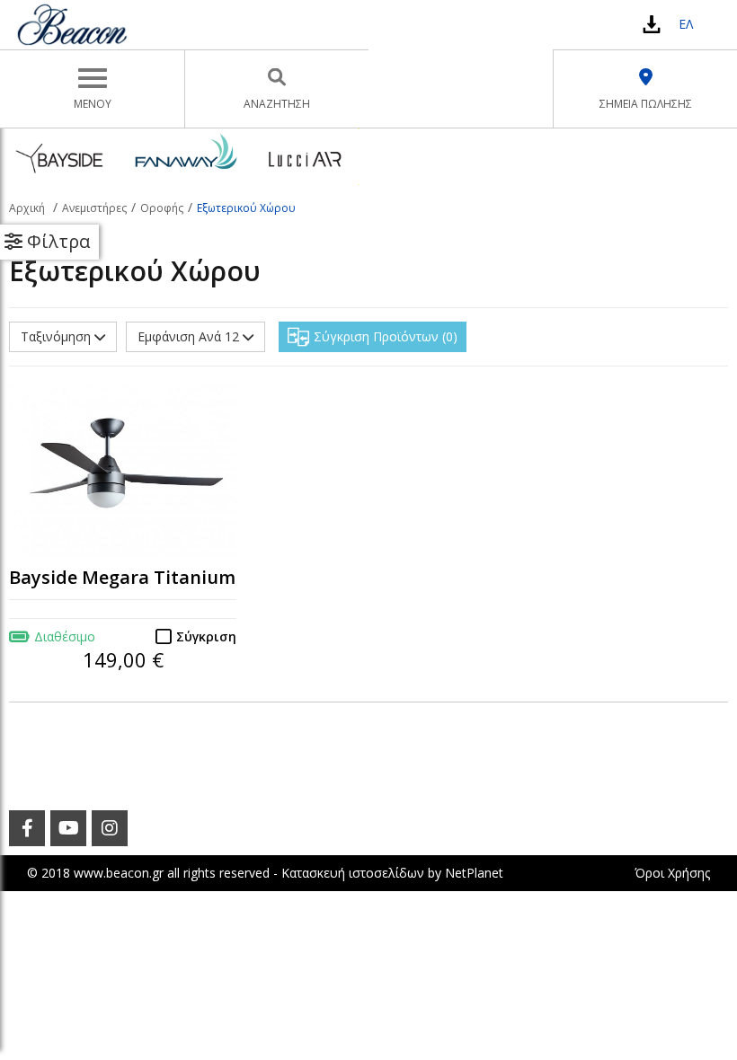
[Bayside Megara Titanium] (122, 470)
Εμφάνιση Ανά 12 (190, 336)
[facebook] (27, 828)
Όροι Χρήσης (672, 872)
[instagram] (110, 828)
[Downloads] (652, 23)
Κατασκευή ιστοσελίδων (352, 872)
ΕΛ (686, 23)
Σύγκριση (206, 636)
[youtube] (68, 828)
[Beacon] (72, 24)
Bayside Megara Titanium (122, 577)
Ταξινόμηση (57, 336)
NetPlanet (474, 872)
